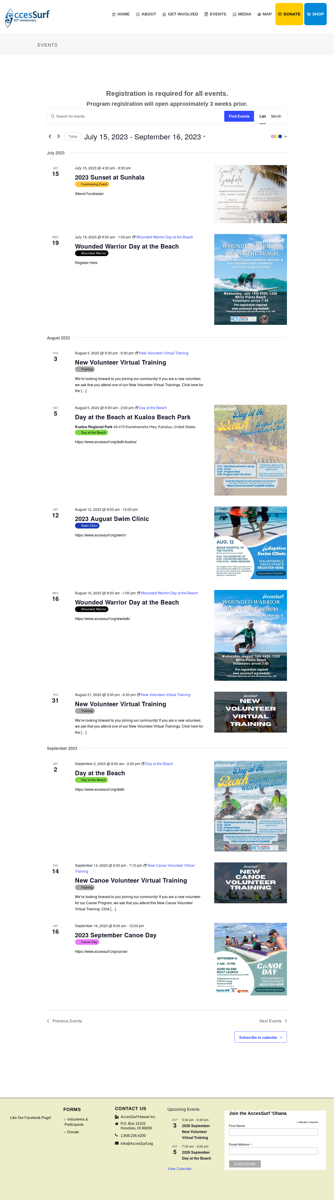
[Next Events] (58, 136)
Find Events (239, 116)
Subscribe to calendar (258, 1037)
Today (72, 136)
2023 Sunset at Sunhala (110, 177)
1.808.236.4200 (133, 1136)
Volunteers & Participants (76, 1121)
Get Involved (183, 14)
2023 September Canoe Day (116, 935)
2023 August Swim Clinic (112, 518)
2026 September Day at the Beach (196, 1155)
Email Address (240, 1144)
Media (244, 14)
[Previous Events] (49, 136)
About (149, 14)
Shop (318, 14)
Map (267, 14)
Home (123, 14)
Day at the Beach (100, 772)
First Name (237, 1126)
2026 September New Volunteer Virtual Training (196, 1131)
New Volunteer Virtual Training (120, 362)
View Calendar (179, 1168)
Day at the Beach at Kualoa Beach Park (133, 416)
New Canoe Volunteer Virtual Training (131, 880)
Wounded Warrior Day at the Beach (127, 246)
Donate (292, 14)
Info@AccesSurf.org (137, 1144)
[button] (278, 136)
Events (218, 14)
